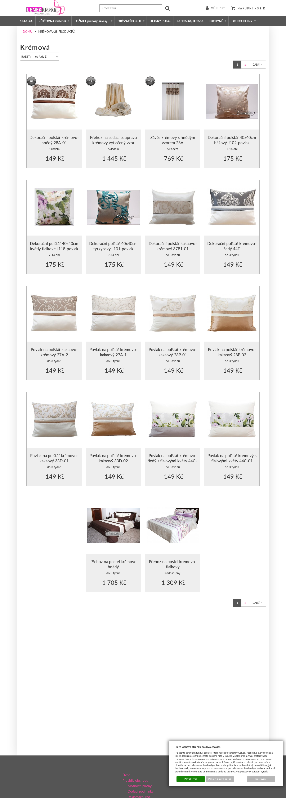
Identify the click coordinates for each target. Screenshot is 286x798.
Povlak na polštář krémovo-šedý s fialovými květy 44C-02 (172, 461)
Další (256, 64)
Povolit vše (190, 779)
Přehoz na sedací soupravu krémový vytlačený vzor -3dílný (113, 142)
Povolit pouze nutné (220, 779)
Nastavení (261, 779)
